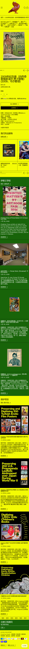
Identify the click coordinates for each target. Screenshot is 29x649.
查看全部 (3, 136)
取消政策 (18, 635)
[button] (25, 7)
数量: (2, 91)
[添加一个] (7, 94)
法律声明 (13, 635)
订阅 (2, 627)
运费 (2, 87)
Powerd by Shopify (5, 634)
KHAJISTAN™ (8, 632)
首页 (2, 17)
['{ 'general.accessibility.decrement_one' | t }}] (1, 94)
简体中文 (3, 645)
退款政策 (13, 634)
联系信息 (8, 635)
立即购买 (13, 108)
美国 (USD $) (11, 645)
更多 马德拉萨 (5, 184)
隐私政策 (18, 634)
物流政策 (3, 635)
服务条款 (23, 634)
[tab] (2, 70)
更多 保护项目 (5, 402)
